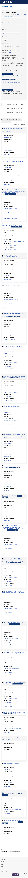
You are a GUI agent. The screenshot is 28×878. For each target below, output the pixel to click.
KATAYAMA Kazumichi (8, 443)
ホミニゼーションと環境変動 (10, 495)
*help (25, 14)
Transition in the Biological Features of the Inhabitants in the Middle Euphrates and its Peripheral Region (12, 225)
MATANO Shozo (7, 769)
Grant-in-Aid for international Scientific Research (13, 638)
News (2, 866)
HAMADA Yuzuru (7, 353)
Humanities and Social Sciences (9, 77)
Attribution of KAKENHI (6, 871)
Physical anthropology (18, 75)
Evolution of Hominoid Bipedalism (11, 763)
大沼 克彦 (5, 262)
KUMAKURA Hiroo (7, 659)
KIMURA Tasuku (7, 412)
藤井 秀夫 (5, 745)
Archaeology (17, 82)
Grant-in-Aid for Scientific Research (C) (11, 271)
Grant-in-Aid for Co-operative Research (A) (12, 668)
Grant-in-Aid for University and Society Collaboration (14, 452)
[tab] (14, 105)
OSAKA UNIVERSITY (8, 842)
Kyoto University (7, 154)
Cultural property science (7, 82)
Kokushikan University (8, 279)
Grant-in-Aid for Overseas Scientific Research (12, 837)
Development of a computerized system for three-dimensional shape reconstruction (12, 315)
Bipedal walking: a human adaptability (12, 406)
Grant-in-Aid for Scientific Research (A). (11, 481)
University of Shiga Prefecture (9, 339)
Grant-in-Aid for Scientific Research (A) (11, 145)
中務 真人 (5, 291)
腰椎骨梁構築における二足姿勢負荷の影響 (13, 285)
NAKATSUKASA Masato (8, 167)
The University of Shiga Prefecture (10, 218)
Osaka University (7, 676)
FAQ (2, 864)
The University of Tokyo (8, 429)
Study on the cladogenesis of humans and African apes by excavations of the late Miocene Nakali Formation (13, 130)
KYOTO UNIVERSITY (8, 400)
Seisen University (7, 217)
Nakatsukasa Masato (8, 137)
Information (3, 859)
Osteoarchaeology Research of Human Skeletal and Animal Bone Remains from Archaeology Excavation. (13, 436)
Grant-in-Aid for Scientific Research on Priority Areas (14, 241)
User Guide (3, 861)
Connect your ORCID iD (18, 14)
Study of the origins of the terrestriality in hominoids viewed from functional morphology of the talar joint (13, 593)
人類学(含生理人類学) (7, 75)
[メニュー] (26, 2)
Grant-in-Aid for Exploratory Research (11, 299)
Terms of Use (4, 869)
